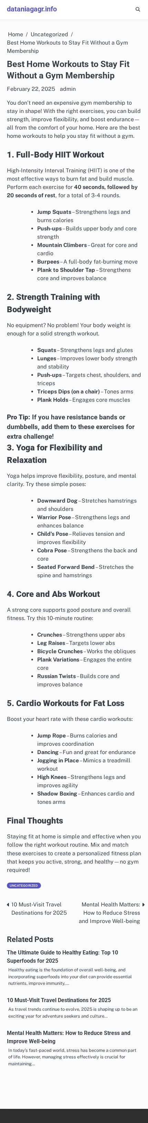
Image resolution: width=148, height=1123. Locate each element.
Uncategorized (24, 885)
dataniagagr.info (32, 9)
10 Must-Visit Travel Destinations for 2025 (59, 1000)
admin (68, 89)
